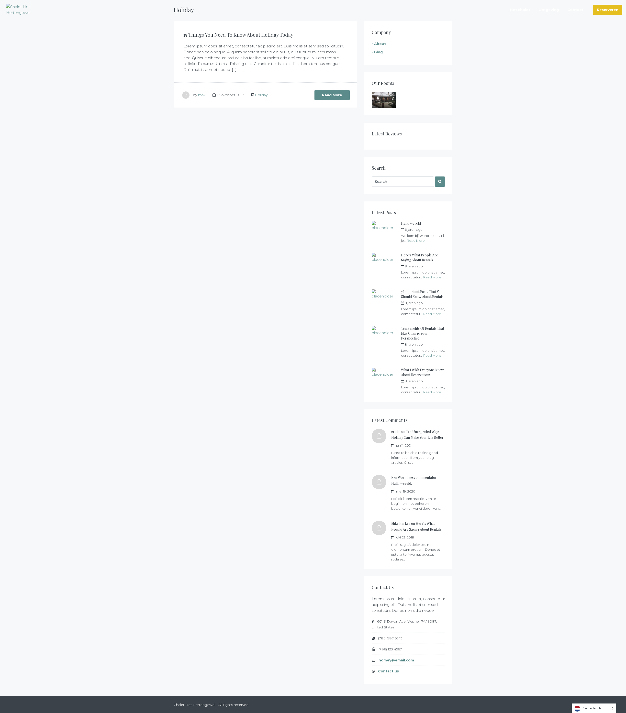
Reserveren (607, 10)
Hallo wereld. (411, 223)
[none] (594, 708)
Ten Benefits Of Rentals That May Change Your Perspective (422, 333)
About (380, 44)
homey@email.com (396, 660)
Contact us (388, 671)
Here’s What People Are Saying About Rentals (419, 257)
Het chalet (520, 9)
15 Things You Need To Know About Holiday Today (238, 34)
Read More (332, 95)
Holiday (261, 95)
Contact (575, 9)
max (201, 95)
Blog (378, 52)
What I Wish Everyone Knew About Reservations (422, 372)
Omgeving (548, 9)
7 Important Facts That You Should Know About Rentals (422, 294)
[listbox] (594, 708)
